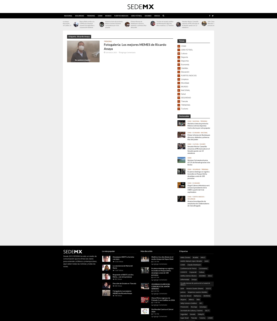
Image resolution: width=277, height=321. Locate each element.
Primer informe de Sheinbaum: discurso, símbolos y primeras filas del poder (128, 24)
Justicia (182, 292)
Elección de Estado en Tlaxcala (124, 283)
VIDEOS (157, 16)
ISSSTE (208, 288)
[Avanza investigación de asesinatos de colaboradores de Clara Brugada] (181, 198)
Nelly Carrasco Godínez (188, 303)
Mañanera (197, 296)
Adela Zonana (185, 257)
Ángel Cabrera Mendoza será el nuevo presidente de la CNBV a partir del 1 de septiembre (198, 188)
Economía (196, 133)
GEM (182, 288)
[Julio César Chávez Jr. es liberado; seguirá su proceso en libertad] (193, 23)
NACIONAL (68, 16)
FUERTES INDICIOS (121, 16)
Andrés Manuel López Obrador (191, 261)
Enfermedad (184, 279)
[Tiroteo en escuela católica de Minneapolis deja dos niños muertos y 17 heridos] (142, 23)
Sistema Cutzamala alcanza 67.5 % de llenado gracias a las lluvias (199, 162)
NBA (198, 299)
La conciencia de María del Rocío (123, 267)
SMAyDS (201, 314)
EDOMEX (148, 16)
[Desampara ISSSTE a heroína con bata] (106, 258)
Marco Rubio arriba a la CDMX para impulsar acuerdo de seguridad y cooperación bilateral (76, 24)
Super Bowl (184, 318)
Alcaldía (195, 257)
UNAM (210, 318)
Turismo (202, 318)
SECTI (207, 311)
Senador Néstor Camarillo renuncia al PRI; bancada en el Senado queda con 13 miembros (179, 24)
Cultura (196, 144)
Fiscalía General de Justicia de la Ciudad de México (195, 284)
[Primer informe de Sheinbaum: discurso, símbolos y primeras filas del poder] (116, 24)
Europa (194, 279)
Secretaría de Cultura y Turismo (191, 311)
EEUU (210, 276)
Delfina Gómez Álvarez (188, 276)
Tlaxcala (194, 318)
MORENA (207, 296)
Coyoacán (192, 272)
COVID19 (183, 272)
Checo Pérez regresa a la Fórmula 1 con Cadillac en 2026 (163, 299)
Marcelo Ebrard (185, 296)
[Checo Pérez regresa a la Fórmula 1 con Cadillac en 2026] (145, 299)
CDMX (100, 16)
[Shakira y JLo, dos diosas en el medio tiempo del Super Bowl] (145, 258)
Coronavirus (203, 268)
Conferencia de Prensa (188, 268)
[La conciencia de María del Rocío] (106, 267)
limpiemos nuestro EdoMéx (197, 292)
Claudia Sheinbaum (194, 265)
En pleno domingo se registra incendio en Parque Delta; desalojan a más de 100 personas (198, 175)
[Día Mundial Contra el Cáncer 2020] (145, 311)
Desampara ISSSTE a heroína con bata (123, 258)
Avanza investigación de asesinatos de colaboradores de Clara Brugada (198, 203)
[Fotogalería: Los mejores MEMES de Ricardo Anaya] (83, 51)
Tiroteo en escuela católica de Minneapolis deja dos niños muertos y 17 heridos (154, 23)
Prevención (184, 307)
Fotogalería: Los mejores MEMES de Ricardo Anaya (135, 46)
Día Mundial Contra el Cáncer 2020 (162, 310)
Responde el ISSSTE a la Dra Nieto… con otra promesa (123, 276)
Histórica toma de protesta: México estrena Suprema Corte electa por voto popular (103, 24)
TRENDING (91, 16)
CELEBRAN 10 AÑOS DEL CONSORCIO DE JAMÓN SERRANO (160, 286)
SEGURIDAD (79, 16)
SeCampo (203, 307)
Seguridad (183, 314)
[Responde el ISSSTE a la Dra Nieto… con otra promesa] (106, 276)
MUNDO (108, 16)
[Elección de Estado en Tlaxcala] (106, 285)
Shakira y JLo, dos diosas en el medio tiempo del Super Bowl (162, 258)
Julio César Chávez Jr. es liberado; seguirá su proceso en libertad (204, 23)
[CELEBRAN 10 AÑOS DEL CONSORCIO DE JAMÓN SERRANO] (145, 286)
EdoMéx (202, 144)
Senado (192, 314)
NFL (200, 303)
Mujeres (183, 299)
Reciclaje (194, 307)
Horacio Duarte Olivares (194, 288)
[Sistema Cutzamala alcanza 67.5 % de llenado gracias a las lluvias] (181, 159)
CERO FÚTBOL (136, 16)
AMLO (203, 257)
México (191, 299)
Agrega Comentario (128, 52)
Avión (207, 261)
